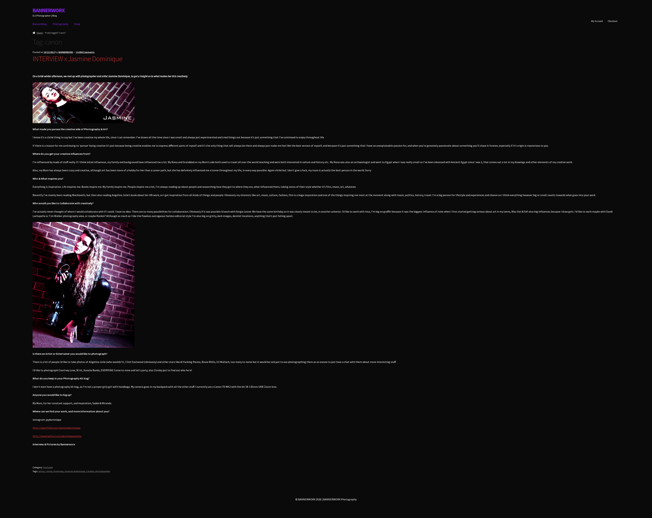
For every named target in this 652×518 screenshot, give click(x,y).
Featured (48, 467)
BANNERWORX (49, 10)
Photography (60, 24)
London (90, 471)
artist (41, 471)
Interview (58, 471)
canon (49, 471)
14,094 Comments (85, 52)
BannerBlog (40, 24)
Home (40, 32)
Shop (77, 24)
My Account (597, 21)
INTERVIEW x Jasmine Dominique (77, 58)
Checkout (612, 21)
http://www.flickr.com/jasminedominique (56, 427)
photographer (102, 471)
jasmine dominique (75, 471)
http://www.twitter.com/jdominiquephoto (57, 436)
